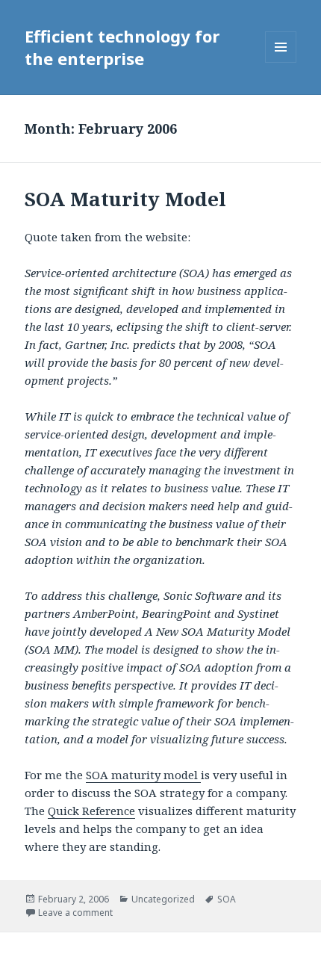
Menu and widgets (281, 62)
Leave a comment (75, 912)
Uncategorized (163, 899)
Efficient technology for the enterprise (122, 47)
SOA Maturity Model (125, 198)
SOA (226, 899)
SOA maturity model (143, 774)
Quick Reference (91, 810)
